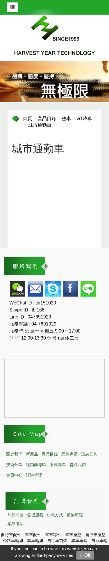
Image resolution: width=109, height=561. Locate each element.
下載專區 (58, 464)
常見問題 (15, 514)
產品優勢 (15, 524)
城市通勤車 (39, 125)
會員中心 (14, 475)
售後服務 (35, 514)
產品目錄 (46, 118)
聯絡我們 (26, 266)
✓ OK (85, 555)
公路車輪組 (13, 540)
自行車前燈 (57, 540)
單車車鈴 (79, 540)
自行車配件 (11, 534)
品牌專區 (69, 454)
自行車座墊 (95, 534)
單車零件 (53, 534)
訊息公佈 (89, 454)
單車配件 (33, 534)
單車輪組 (35, 540)
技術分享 (14, 464)
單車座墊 (73, 534)
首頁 (27, 118)
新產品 (32, 454)
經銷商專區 (36, 464)
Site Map (28, 434)
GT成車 (84, 118)
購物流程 (75, 514)
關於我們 (14, 454)
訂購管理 (34, 475)
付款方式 (55, 514)
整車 (66, 118)
